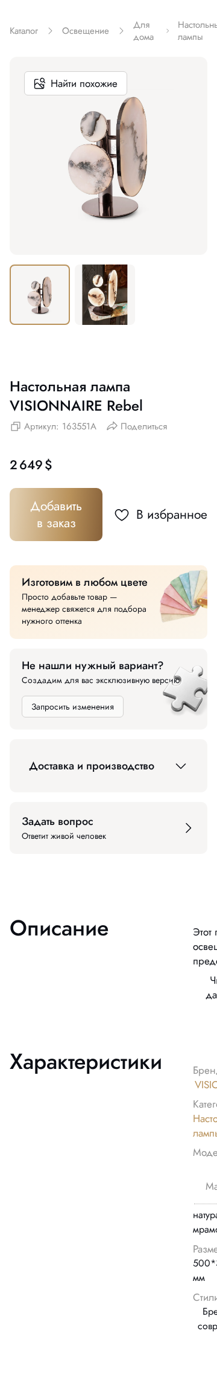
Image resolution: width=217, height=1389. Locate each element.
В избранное (171, 514)
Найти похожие (84, 83)
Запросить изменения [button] (72, 707)
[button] (108, 766)
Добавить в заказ (56, 514)
